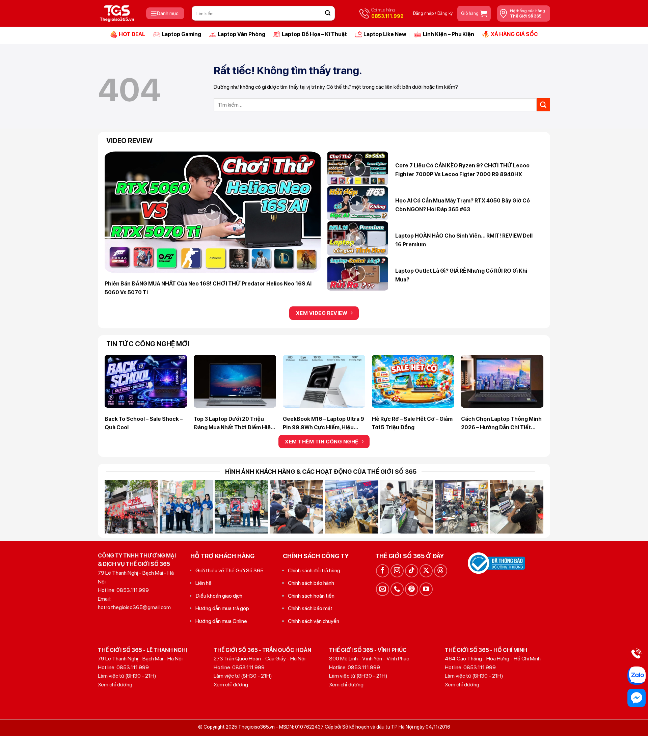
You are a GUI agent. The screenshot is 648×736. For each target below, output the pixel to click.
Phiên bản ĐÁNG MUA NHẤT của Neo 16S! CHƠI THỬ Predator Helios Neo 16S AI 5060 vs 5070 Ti (208, 288)
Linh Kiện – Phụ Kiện (448, 34)
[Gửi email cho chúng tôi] (382, 589)
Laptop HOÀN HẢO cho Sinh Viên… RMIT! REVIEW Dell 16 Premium (464, 240)
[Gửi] (327, 13)
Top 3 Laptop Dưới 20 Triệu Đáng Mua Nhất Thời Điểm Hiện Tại (234, 424)
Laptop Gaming (181, 34)
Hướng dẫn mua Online (221, 621)
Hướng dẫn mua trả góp (222, 608)
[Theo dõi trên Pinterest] (411, 589)
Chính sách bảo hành (311, 583)
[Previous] (119, 372)
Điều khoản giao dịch (218, 596)
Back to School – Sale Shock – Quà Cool (144, 423)
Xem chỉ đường (115, 684)
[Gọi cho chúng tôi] (397, 589)
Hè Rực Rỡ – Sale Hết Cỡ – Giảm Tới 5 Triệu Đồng (412, 423)
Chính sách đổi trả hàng (314, 570)
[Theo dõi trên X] (426, 570)
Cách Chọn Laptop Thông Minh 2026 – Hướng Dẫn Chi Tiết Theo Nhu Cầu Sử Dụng (501, 424)
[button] (165, 13)
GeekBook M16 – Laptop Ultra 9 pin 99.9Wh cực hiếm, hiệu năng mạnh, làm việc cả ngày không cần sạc (323, 424)
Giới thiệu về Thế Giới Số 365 (229, 570)
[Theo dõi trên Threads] (440, 570)
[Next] (529, 372)
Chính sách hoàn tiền (311, 596)
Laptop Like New (384, 34)
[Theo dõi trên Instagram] (397, 570)
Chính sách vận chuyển (313, 621)
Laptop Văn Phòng (241, 34)
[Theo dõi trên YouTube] (426, 589)
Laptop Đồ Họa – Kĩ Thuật (314, 34)
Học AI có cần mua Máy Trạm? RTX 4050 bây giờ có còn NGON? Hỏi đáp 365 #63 (462, 205)
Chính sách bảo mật (310, 608)
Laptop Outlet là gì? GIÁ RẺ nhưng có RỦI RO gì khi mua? (461, 275)
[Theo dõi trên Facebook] (382, 570)
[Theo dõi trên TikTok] (411, 570)
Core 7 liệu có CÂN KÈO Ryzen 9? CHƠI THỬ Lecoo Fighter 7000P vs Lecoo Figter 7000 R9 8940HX (462, 170)
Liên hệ (203, 583)
